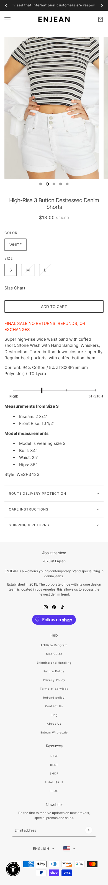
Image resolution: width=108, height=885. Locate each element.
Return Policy (54, 671)
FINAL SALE (54, 782)
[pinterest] (54, 607)
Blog (54, 715)
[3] (60, 184)
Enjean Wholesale (54, 732)
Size (8, 258)
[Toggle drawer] (7, 19)
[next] (102, 5)
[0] (40, 184)
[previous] (6, 5)
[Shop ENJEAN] (54, 19)
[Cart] (100, 19)
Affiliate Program (54, 645)
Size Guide (54, 653)
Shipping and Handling (54, 662)
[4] (67, 184)
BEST (54, 764)
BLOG (54, 790)
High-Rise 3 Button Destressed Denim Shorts (54, 203)
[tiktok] (62, 607)
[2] (54, 184)
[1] (47, 184)
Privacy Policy (54, 680)
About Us (54, 723)
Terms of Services (54, 688)
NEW (54, 756)
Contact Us (54, 706)
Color (10, 233)
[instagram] (46, 607)
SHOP (54, 773)
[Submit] (88, 830)
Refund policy (54, 697)
